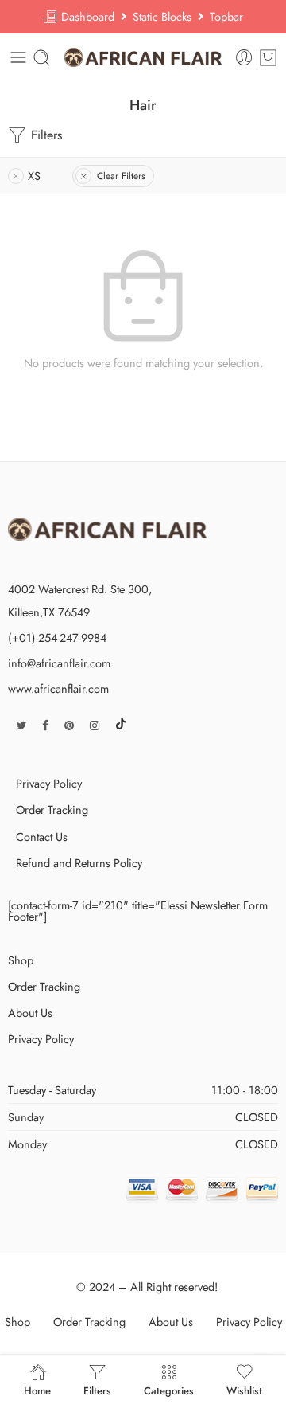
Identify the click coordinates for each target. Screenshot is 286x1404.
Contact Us (42, 836)
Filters (44, 135)
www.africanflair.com (58, 688)
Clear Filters (121, 176)
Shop (20, 960)
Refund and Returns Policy (79, 863)
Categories (169, 1389)
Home (37, 1389)
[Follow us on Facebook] (45, 725)
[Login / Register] (244, 58)
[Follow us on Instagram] (94, 725)
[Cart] (268, 58)
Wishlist (244, 1389)
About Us (30, 1012)
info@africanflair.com (59, 663)
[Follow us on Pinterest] (69, 725)
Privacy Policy (49, 783)
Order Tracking (52, 809)
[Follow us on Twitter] (21, 725)
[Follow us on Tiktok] (120, 725)
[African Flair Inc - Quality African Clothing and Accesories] (143, 57)
